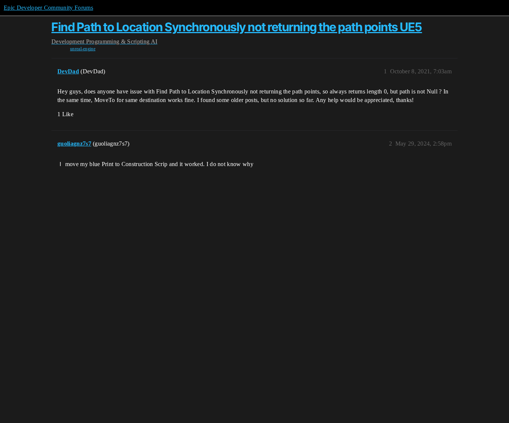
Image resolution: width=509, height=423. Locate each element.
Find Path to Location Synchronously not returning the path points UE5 (236, 27)
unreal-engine (82, 48)
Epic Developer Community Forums (48, 7)
